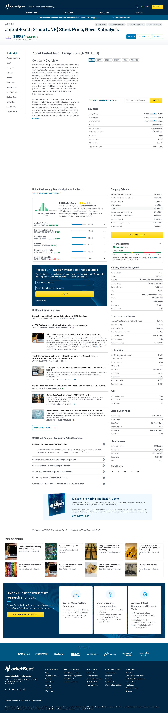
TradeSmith (153, 258)
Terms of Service (132, 688)
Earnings (108, 679)
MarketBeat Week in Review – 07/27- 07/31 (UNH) (68, 395)
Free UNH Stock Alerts (122, 17)
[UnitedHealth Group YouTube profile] (139, 472)
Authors (48, 679)
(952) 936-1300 (157, 298)
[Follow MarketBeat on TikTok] (24, 689)
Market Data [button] (68, 12)
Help (51, 691)
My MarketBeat (92, 682)
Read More (36, 118)
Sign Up (156, 100)
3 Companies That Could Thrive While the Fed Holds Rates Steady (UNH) (76, 368)
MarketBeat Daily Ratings (73, 676)
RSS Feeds (130, 685)
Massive (59, 707)
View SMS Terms (40, 300)
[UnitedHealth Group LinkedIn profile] (126, 472)
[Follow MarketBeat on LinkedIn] (17, 689)
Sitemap (129, 691)
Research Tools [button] (31, 12)
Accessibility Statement (134, 676)
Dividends (108, 676)
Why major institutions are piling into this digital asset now (73, 334)
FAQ (46, 691)
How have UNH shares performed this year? (49, 444)
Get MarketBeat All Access (25, 614)
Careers (48, 685)
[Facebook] (9, 689)
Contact (48, 688)
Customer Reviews (71, 682)
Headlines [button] (139, 12)
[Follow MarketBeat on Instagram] (20, 689)
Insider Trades (110, 682)
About (47, 673)
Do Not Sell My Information (135, 679)
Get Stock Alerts (137, 235)
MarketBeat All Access (72, 673)
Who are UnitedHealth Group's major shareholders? (52, 471)
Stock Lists (91, 673)
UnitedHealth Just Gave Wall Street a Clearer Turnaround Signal (75, 410)
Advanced (134, 60)
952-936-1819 (158, 301)
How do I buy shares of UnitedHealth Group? (49, 478)
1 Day (91, 60)
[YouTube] (13, 689)
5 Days (99, 60)
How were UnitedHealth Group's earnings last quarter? (54, 459)
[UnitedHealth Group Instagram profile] (120, 472)
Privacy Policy (131, 682)
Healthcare (159, 276)
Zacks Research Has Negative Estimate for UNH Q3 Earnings (59, 316)
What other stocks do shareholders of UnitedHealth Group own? (58, 484)
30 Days (108, 60)
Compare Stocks (92, 676)
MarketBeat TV (69, 679)
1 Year (125, 60)
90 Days (116, 60)
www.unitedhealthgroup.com (152, 294)
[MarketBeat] (15, 7)
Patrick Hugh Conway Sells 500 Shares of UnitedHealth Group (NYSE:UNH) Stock (68, 385)
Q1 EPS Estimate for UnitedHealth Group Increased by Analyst (60, 325)
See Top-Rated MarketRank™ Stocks (45, 193)
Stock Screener (92, 685)
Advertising (130, 673)
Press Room (49, 682)
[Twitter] (6, 689)
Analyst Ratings (110, 673)
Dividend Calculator (93, 679)
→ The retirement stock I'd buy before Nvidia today (56, 17)
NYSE (161, 272)
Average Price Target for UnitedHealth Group (126, 321)
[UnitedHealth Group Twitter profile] (132, 472)
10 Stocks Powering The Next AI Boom (95, 498)
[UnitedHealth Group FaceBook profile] (114, 472)
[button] (101, 24)
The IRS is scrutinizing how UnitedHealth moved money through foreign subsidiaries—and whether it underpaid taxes (65, 357)
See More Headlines (43, 428)
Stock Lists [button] (104, 12)
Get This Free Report (80, 516)
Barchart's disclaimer (86, 709)
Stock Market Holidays (113, 685)
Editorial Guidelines (52, 676)
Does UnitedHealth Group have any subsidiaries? (51, 465)
